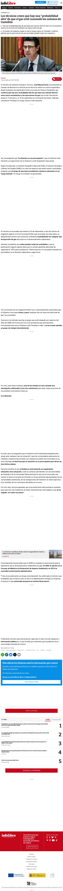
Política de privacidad (31, 866)
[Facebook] (49, 837)
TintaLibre (58, 7)
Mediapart (50, 7)
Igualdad (31, 7)
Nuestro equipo (31, 856)
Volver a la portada (31, 771)
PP (38, 650)
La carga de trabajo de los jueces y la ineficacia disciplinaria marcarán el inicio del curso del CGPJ (25, 733)
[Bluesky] (52, 837)
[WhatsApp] (47, 837)
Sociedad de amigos (31, 861)
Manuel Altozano (5, 736)
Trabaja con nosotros (31, 859)
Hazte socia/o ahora (31, 682)
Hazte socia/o (32, 847)
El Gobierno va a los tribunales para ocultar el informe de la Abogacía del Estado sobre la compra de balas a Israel (24, 724)
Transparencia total (52, 4)
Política (4, 7)
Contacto (31, 854)
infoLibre (3, 754)
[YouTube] (53, 840)
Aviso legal (31, 864)
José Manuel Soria (30, 650)
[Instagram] (50, 840)
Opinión (10, 7)
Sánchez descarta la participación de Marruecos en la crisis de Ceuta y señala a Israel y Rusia (24, 751)
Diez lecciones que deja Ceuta (9, 760)
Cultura (24, 7)
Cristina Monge (5, 762)
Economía (18, 7)
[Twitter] (56, 837)
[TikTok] (57, 840)
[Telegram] (47, 840)
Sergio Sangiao (5, 727)
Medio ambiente (40, 7)
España (43, 650)
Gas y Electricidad (11, 650)
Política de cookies (31, 869)
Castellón (49, 650)
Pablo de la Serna (5, 745)
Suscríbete (40, 2)
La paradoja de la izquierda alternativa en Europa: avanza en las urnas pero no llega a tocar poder (23, 742)
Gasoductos (21, 650)
